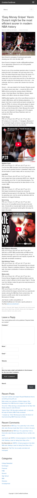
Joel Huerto (5, 438)
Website (4, 361)
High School (5, 476)
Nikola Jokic (23, 309)
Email (4, 353)
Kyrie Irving (11, 309)
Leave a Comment (23, 30)
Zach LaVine (18, 311)
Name (4, 346)
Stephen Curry (10, 311)
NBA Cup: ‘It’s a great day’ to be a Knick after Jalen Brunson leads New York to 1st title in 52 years (18, 433)
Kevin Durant (5, 309)
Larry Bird (17, 309)
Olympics (4, 481)
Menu (6, 9)
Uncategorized (6, 483)
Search (4, 383)
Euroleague (5, 466)
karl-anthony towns (30, 307)
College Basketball (7, 463)
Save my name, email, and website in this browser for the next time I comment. (17, 371)
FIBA (3, 471)
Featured (9, 307)
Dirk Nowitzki (22, 307)
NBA (13, 307)
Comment (5, 325)
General (4, 473)
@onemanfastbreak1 (13, 304)
